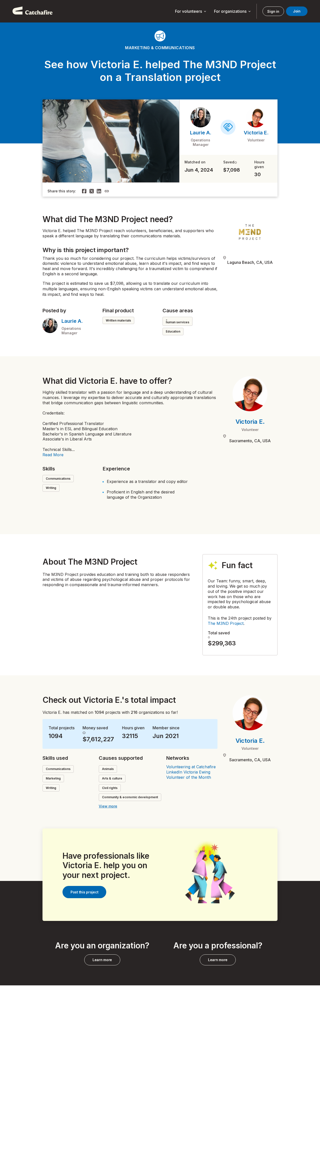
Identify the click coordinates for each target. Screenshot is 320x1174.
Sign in (273, 11)
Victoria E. (256, 133)
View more (108, 806)
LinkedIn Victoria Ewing (188, 772)
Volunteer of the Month (188, 777)
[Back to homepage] (32, 11)
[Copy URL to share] (106, 191)
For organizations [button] (233, 11)
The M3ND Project (226, 623)
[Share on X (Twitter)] (92, 191)
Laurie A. (200, 133)
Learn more (102, 960)
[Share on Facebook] (84, 191)
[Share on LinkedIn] (99, 191)
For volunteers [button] (191, 11)
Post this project (84, 892)
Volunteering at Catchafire (191, 766)
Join (296, 11)
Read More (53, 454)
